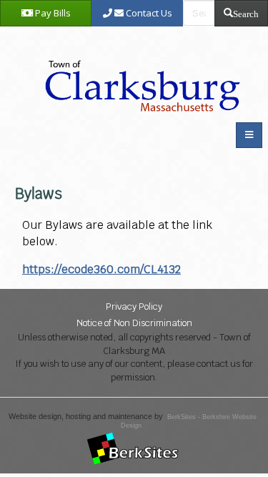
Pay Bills (52, 12)
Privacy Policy (134, 306)
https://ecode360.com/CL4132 (101, 269)
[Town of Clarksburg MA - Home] (139, 70)
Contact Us (148, 12)
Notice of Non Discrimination (134, 323)
